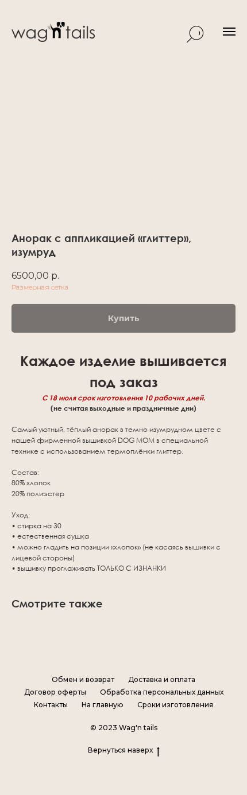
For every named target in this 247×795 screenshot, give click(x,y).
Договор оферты (55, 692)
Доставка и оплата (161, 679)
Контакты (51, 704)
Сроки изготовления (175, 704)
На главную (103, 704)
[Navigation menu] (229, 32)
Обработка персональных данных (161, 692)
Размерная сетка (39, 287)
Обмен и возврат (83, 679)
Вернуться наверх (120, 750)
